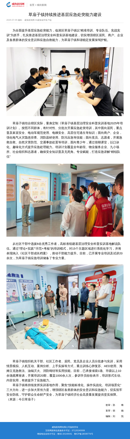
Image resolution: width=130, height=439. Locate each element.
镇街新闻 (42, 5)
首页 (32, 5)
